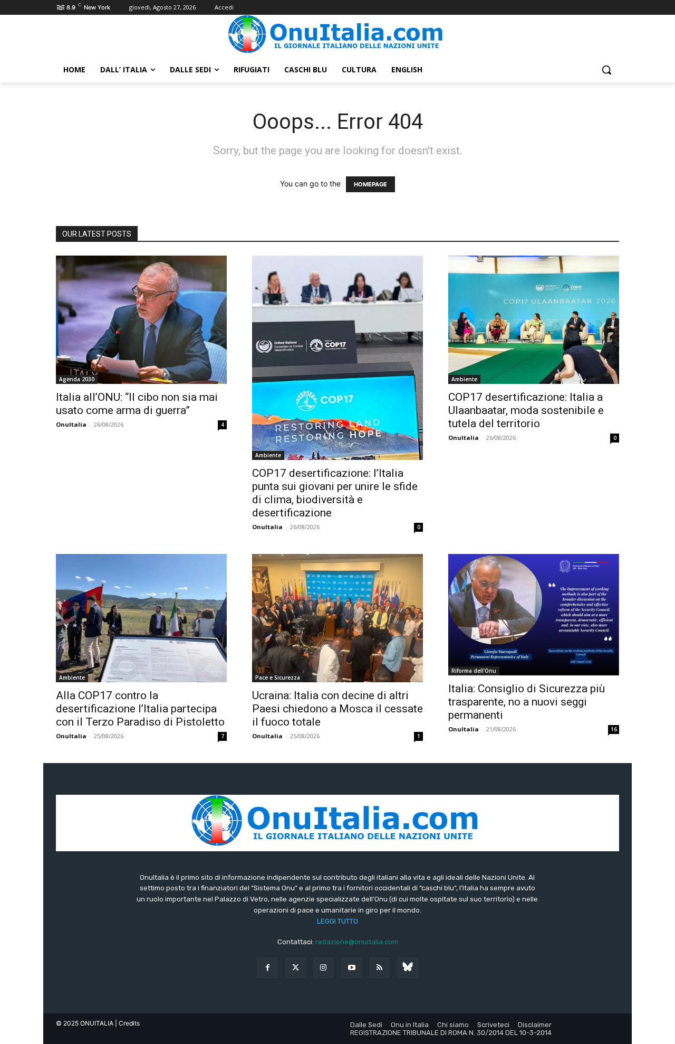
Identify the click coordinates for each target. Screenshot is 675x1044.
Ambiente (268, 455)
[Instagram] (323, 967)
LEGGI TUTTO (337, 921)
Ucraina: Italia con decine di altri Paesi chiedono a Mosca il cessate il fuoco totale (337, 708)
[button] (606, 69)
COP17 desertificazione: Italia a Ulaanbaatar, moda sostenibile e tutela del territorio (526, 410)
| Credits (127, 1023)
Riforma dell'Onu (473, 670)
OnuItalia (71, 424)
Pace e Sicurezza (277, 677)
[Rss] (379, 967)
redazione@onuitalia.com (356, 942)
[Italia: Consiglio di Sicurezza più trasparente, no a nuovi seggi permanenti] (533, 614)
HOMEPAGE (370, 184)
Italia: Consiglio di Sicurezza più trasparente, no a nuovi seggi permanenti (526, 701)
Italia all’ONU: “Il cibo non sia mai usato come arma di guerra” (137, 404)
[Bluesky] (407, 967)
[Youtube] (351, 967)
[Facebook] (267, 967)
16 (614, 729)
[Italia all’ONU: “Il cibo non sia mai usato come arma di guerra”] (141, 320)
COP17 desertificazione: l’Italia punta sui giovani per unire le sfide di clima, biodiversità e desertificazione (335, 493)
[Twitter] (295, 967)
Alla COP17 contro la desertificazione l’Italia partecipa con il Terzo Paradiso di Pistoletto (140, 708)
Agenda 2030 (76, 379)
